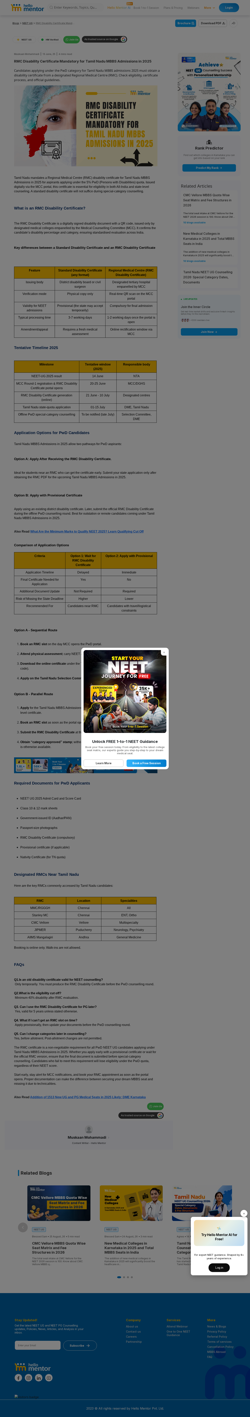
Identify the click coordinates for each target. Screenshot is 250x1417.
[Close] (243, 1213)
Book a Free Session (146, 763)
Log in (219, 1267)
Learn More (104, 763)
